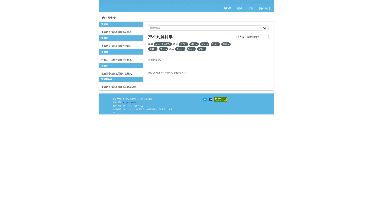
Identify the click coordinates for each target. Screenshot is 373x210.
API (162, 72)
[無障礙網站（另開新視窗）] (221, 99)
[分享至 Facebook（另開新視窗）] (210, 99)
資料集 (112, 17)
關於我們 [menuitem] (264, 8)
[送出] (265, 28)
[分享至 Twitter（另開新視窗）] (204, 99)
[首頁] (103, 17)
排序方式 (240, 36)
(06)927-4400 (129, 102)
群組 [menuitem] (251, 8)
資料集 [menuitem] (227, 8)
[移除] (169, 44)
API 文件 (186, 72)
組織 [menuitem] (239, 8)
